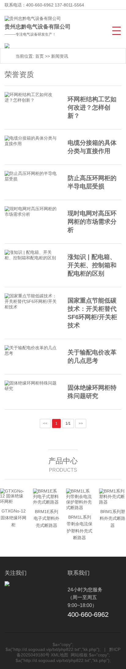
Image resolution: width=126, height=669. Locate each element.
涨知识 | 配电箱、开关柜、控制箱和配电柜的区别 (92, 265)
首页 (39, 56)
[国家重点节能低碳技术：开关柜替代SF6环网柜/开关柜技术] (31, 301)
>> (81, 423)
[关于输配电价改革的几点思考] (31, 350)
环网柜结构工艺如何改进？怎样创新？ (92, 107)
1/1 (68, 423)
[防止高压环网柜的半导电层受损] (31, 176)
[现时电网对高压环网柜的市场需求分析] (31, 211)
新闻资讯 (59, 56)
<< (45, 423)
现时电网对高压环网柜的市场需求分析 (92, 221)
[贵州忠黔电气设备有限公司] (33, 18)
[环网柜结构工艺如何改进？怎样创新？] (31, 97)
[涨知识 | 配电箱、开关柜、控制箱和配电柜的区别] (31, 255)
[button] (116, 30)
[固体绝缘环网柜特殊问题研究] (31, 386)
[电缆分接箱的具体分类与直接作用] (31, 141)
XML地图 (59, 654)
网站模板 (79, 654)
